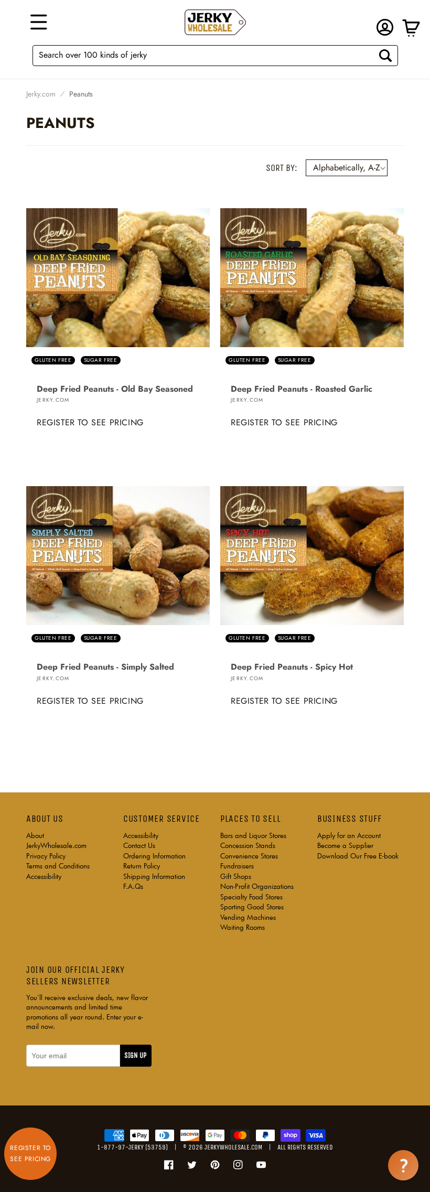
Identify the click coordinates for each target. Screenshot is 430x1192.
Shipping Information (154, 876)
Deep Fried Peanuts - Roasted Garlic (301, 389)
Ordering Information (154, 856)
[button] (37, 22)
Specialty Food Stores (251, 896)
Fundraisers (237, 866)
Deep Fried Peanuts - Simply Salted (105, 667)
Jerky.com (41, 94)
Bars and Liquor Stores (253, 835)
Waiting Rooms (242, 927)
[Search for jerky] (385, 55)
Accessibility (43, 876)
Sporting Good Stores (252, 906)
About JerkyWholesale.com (56, 841)
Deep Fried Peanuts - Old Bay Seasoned (115, 389)
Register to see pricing (90, 422)
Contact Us (139, 845)
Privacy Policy (46, 856)
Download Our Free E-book (358, 856)
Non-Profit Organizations (257, 886)
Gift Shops (235, 876)
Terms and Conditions (58, 866)
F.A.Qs (133, 886)
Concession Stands (247, 845)
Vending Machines (248, 917)
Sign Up (135, 1055)
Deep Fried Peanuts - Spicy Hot (292, 667)
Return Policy (141, 866)
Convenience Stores (249, 856)
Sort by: (281, 168)
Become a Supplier (345, 845)
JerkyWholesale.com (233, 1147)
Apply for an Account (349, 835)
